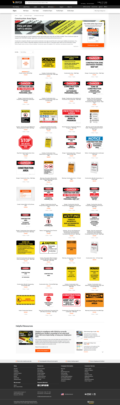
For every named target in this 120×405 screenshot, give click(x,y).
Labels (35, 7)
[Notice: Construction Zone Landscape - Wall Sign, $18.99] (94, 142)
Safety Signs (70, 10)
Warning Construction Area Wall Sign (94, 310)
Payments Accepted (89, 379)
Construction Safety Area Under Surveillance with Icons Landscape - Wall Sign (48, 128)
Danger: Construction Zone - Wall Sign (94, 73)
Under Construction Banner (25, 310)
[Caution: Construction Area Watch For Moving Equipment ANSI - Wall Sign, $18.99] (25, 116)
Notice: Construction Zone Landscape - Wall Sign (94, 153)
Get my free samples (42, 350)
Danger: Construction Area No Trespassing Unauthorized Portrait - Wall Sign (94, 205)
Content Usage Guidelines (66, 376)
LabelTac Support (89, 370)
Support (61, 7)
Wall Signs (26, 10)
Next (102, 351)
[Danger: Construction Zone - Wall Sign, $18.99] (94, 63)
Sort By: (16, 52)
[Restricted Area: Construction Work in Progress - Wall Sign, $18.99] (71, 116)
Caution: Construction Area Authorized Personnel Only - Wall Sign (48, 74)
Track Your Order (88, 374)
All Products (51, 7)
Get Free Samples (90, 3)
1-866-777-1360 (102, 2)
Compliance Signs (47, 10)
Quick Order (95, 6)
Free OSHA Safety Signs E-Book (93, 23)
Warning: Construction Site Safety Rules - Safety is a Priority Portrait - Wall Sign (94, 128)
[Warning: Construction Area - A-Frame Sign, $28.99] (71, 168)
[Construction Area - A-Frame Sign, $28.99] (94, 247)
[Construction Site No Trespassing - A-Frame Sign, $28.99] (94, 168)
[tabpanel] (88, 335)
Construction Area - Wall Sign (71, 73)
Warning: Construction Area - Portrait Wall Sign (71, 258)
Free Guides (40, 370)
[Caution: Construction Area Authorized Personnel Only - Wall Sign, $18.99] (48, 63)
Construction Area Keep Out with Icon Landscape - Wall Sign (71, 311)
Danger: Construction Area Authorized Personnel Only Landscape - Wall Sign (71, 99)
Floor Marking (16, 7)
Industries (16, 374)
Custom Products (17, 373)
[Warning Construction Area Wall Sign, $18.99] (94, 300)
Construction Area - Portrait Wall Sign (48, 284)
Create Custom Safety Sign (25, 73)
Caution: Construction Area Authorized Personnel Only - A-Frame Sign (48, 154)
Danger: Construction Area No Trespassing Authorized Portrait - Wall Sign (48, 205)
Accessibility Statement (66, 377)
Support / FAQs (88, 368)
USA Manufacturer (69, 394)
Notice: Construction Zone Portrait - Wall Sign (48, 231)
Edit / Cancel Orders (18, 386)
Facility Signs (59, 10)
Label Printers (26, 7)
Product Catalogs (41, 373)
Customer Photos (41, 377)
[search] (51, 2)
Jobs (62, 370)
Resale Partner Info (65, 371)
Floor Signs (36, 10)
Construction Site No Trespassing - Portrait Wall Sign (25, 285)
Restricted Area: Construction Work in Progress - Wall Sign (71, 127)
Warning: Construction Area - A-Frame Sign (71, 179)
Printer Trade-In (88, 380)
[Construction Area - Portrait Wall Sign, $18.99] (48, 274)
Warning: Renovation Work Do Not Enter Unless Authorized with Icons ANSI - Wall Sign (48, 179)
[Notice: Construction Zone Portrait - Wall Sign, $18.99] (48, 220)
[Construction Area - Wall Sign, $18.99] (71, 63)
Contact (86, 371)
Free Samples (40, 371)
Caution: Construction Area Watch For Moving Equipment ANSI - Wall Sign (25, 127)
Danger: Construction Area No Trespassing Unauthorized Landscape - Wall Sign (71, 205)
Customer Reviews (41, 376)
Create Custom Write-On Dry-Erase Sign (25, 205)
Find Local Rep (87, 6)
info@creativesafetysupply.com (44, 396)
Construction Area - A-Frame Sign (94, 258)
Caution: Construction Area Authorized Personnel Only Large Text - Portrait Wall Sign (94, 285)
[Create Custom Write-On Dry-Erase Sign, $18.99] (25, 194)
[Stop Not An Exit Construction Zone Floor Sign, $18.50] (25, 142)
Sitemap (39, 379)
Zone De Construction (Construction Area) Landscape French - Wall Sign (26, 258)
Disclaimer (63, 380)
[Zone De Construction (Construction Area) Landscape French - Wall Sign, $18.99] (25, 247)
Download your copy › (93, 45)
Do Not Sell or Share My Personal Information (28, 401)
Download (86, 339)
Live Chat (87, 373)
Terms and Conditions (66, 379)
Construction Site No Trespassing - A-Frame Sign (94, 179)
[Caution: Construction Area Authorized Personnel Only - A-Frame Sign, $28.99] (48, 142)
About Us (70, 7)
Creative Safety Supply (25, 402)
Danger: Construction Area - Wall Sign (25, 178)
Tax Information (64, 374)
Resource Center (41, 368)
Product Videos (40, 374)
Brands (15, 376)
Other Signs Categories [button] (100, 10)
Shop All (15, 368)
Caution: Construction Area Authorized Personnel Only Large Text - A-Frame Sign (48, 99)
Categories (16, 371)
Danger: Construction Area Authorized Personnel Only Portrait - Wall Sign (25, 231)
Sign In (101, 6)
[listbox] (27, 52)
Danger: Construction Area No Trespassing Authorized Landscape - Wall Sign (26, 99)
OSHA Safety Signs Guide (90, 331)
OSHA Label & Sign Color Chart (90, 343)
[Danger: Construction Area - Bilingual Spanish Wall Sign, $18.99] (71, 142)
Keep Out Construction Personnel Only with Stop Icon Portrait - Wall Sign (48, 311)
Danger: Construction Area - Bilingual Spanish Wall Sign (71, 153)
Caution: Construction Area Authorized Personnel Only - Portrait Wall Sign (71, 285)
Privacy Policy (16, 401)
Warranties (87, 377)
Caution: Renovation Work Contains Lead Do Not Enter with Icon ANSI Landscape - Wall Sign (48, 259)
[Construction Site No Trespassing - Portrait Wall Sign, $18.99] (25, 274)
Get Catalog (83, 3)
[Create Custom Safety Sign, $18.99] (25, 63)
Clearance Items (17, 379)
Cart (106, 6)
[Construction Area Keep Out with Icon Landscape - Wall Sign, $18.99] (71, 300)
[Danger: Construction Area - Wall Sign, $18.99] (25, 168)
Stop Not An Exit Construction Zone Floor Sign (25, 153)
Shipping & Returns (89, 376)
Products (16, 370)
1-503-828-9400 (47, 393)
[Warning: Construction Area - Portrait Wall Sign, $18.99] (71, 247)
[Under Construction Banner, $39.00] (25, 300)
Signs (42, 7)
